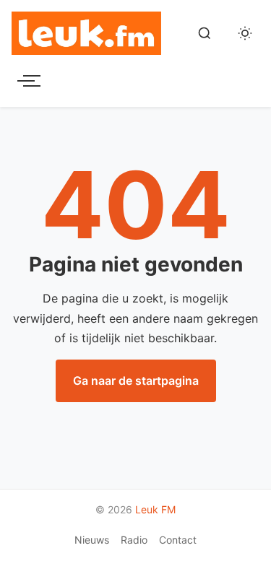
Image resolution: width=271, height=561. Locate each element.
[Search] (204, 33)
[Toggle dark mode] (245, 33)
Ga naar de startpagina (136, 380)
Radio (134, 540)
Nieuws (91, 540)
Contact (178, 540)
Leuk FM (155, 509)
